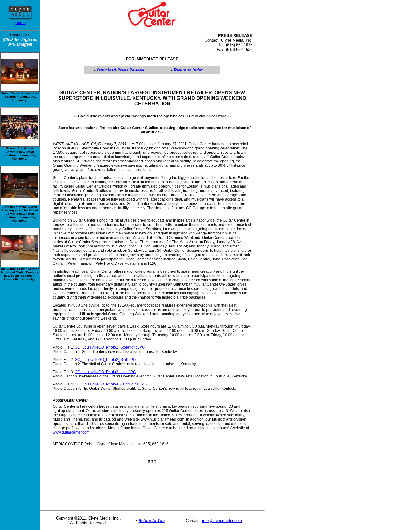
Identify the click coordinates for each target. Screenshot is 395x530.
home (21, 22)
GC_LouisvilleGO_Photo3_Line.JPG (105, 372)
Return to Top (152, 520)
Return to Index (188, 70)
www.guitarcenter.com (71, 432)
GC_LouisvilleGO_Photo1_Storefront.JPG (110, 347)
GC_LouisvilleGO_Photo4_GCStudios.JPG (111, 384)
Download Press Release (120, 70)
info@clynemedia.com (222, 520)
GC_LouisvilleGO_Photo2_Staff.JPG (105, 359)
